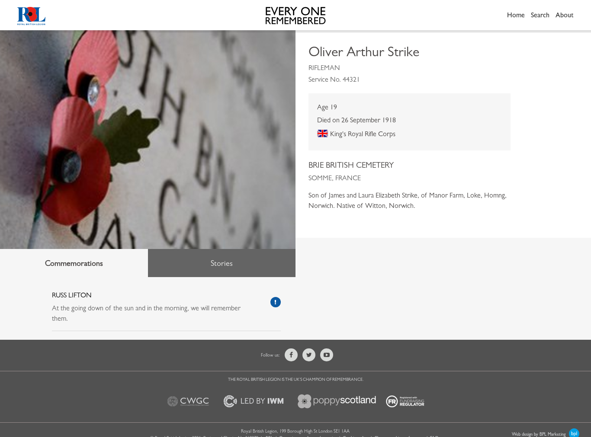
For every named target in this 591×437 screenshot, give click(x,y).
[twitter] (308, 354)
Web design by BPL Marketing (539, 434)
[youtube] (326, 354)
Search (540, 15)
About (565, 15)
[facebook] (291, 354)
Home (516, 15)
